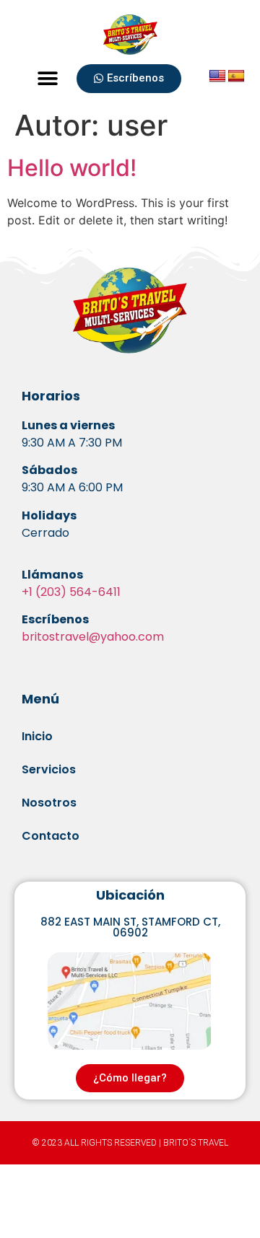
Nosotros (49, 802)
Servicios (49, 769)
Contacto (50, 835)
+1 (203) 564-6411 (71, 592)
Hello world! (71, 168)
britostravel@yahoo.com (93, 636)
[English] (217, 76)
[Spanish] (236, 76)
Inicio (37, 736)
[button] (48, 79)
